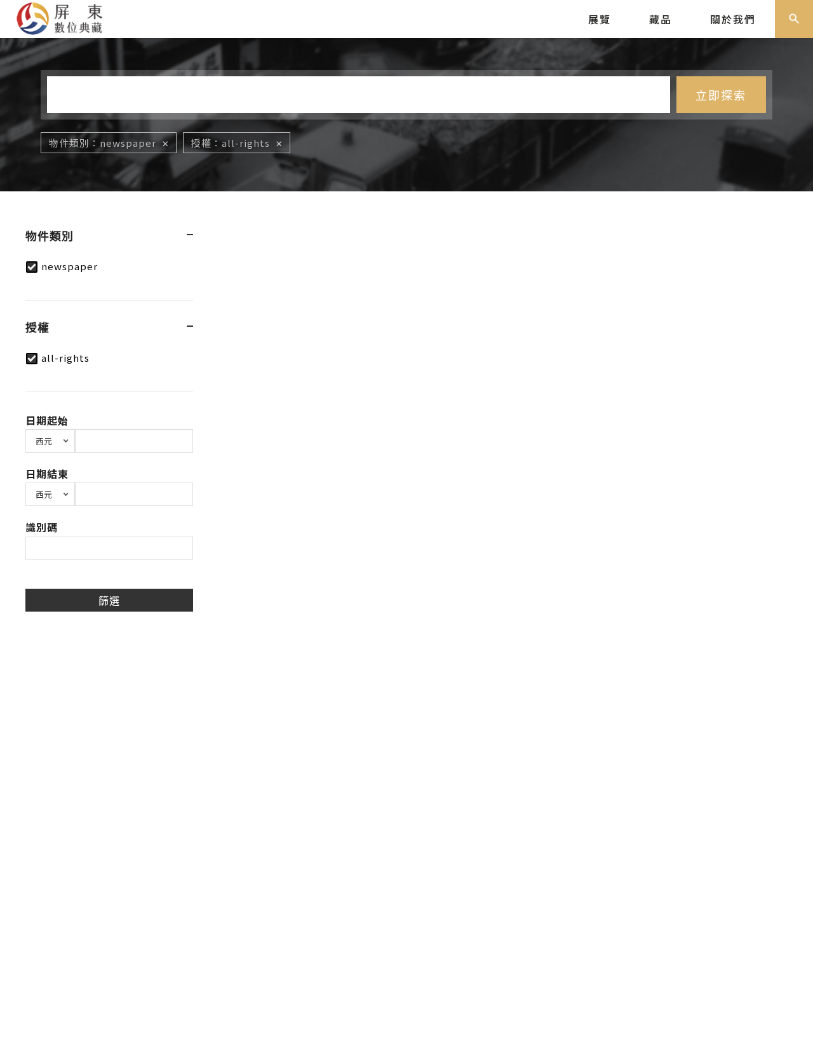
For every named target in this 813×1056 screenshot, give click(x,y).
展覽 (599, 19)
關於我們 (733, 19)
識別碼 (41, 527)
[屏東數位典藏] (67, 17)
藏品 (660, 19)
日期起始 (47, 420)
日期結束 (47, 473)
